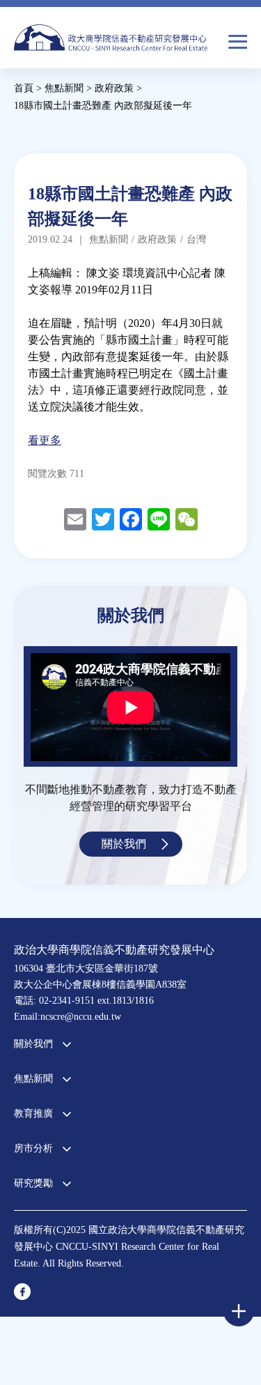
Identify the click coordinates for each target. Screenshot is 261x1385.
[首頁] (110, 42)
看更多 (44, 440)
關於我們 (124, 844)
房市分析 (33, 1148)
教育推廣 (33, 1113)
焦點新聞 (33, 1078)
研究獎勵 (33, 1183)
